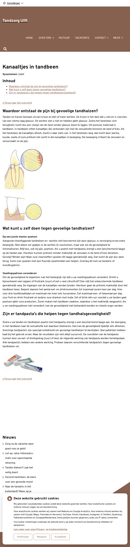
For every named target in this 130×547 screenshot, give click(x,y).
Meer (116, 38)
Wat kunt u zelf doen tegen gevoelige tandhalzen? (37, 89)
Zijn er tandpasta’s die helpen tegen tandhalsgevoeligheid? (42, 92)
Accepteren (60, 537)
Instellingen (23, 537)
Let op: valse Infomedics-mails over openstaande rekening (19, 458)
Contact (100, 38)
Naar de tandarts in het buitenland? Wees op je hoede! (18, 491)
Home (29, 38)
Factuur (64, 38)
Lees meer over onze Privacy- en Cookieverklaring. (41, 529)
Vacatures (82, 38)
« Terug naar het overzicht (17, 103)
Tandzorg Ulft (15, 20)
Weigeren (42, 537)
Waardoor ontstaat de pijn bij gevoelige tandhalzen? (38, 86)
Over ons (45, 38)
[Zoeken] (5, 49)
